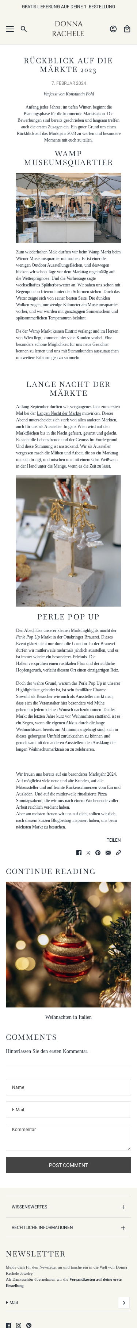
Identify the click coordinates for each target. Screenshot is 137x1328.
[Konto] (113, 29)
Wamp (93, 252)
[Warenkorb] (127, 29)
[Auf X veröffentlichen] (88, 852)
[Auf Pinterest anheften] (98, 853)
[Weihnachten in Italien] (68, 944)
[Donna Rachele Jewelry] (68, 29)
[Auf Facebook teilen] (79, 853)
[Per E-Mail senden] (108, 853)
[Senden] (124, 1303)
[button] (118, 853)
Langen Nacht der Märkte (59, 413)
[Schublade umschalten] (10, 29)
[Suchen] (24, 29)
